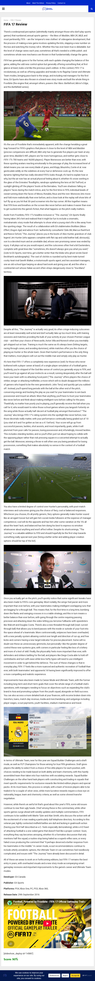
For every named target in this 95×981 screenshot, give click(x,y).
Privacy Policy (51, 3)
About (28, 3)
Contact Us (61, 3)
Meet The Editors (38, 3)
